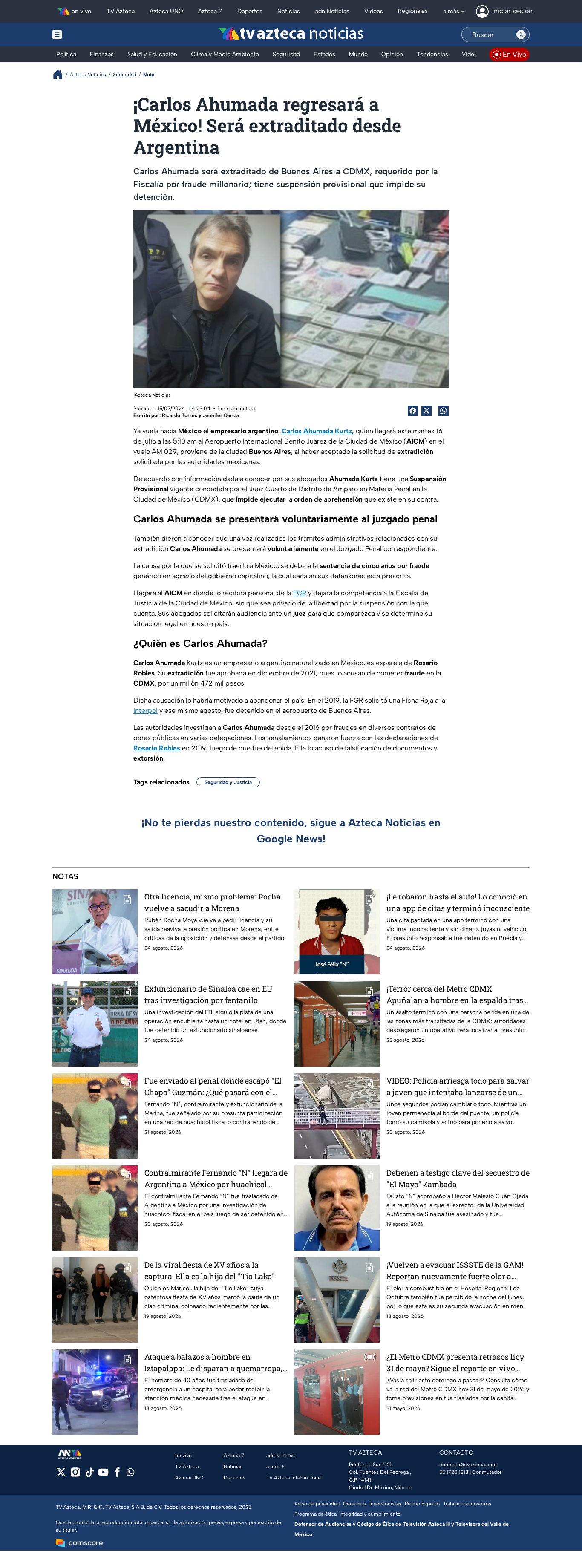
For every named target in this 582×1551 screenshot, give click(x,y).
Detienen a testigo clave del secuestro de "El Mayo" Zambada (458, 1178)
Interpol (145, 710)
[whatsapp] (130, 1474)
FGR (299, 593)
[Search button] (521, 34)
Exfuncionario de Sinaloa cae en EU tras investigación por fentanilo (208, 994)
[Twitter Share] (426, 411)
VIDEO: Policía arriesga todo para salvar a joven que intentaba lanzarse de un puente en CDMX (458, 1086)
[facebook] (117, 1475)
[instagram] (75, 1475)
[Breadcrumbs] (61, 74)
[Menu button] (86, 34)
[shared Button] (443, 411)
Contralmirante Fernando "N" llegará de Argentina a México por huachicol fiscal (216, 1179)
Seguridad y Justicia (228, 782)
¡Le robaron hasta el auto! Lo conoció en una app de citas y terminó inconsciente (458, 902)
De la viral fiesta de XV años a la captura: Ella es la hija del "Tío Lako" (209, 1270)
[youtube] (103, 1475)
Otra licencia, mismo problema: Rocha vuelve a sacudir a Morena (212, 902)
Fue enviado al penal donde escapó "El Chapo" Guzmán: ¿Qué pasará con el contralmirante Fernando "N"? (213, 1086)
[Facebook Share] (413, 411)
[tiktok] (89, 1475)
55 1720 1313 (453, 1472)
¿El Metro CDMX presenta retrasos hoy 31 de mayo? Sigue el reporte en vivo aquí (455, 1363)
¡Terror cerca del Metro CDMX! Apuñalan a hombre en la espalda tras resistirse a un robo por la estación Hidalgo (454, 994)
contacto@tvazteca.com (468, 1464)
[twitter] (61, 1475)
